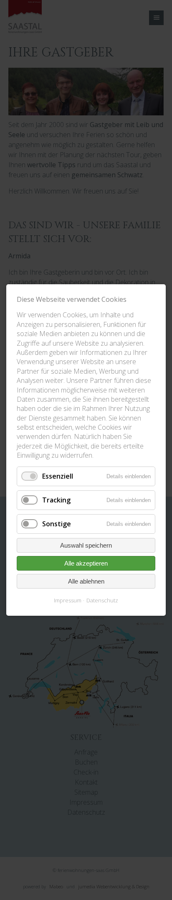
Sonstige (56, 523)
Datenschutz (102, 600)
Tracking (56, 500)
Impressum (67, 600)
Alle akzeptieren (86, 563)
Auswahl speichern (86, 545)
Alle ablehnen (86, 581)
